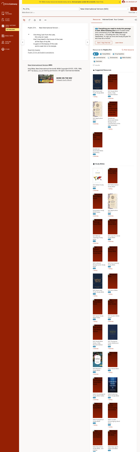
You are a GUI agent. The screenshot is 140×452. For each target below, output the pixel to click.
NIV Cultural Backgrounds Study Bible (99, 264)
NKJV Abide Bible (113, 369)
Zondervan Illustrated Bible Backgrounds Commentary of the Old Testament (114, 121)
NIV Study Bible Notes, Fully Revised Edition (113, 92)
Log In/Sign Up (131, 2)
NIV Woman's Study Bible (97, 369)
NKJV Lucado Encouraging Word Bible (114, 421)
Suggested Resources (103, 70)
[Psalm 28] (87, 42)
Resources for (102, 50)
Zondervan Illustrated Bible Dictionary (98, 150)
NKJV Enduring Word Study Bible (113, 395)
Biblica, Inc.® (38, 71)
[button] (129, 2)
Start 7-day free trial (103, 43)
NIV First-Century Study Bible (113, 264)
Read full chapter (34, 50)
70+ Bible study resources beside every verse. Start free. (71, 2)
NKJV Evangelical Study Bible (98, 420)
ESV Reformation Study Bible (113, 185)
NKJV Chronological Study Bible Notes (99, 395)
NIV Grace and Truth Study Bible (98, 92)
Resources (96, 19)
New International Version (38, 65)
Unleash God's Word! (64, 80)
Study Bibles (100, 164)
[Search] (133, 9)
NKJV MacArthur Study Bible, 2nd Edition (98, 448)
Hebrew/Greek (107, 19)
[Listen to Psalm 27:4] (45, 20)
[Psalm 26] (22, 42)
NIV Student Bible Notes (113, 316)
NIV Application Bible (98, 119)
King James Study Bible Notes (98, 211)
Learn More (119, 43)
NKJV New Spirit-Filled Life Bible (113, 447)
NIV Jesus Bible (113, 290)
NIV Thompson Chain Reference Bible (113, 343)
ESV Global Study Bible (98, 185)
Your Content (118, 19)
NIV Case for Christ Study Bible (114, 236)
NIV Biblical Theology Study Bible (98, 237)
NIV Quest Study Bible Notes (98, 316)
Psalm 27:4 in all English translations (41, 53)
